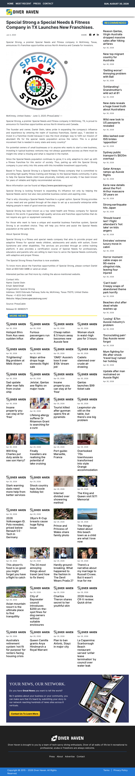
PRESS (37, 4)
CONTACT (48, 4)
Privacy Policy (121, 770)
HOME (10, 4)
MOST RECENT (23, 4)
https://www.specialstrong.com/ (57, 185)
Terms (106, 770)
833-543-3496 (22, 269)
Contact (81, 756)
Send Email (18, 285)
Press (52, 756)
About (60, 756)
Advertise (70, 756)
